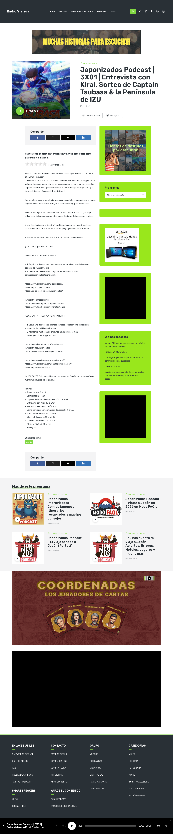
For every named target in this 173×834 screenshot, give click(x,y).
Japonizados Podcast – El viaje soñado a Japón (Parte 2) (65, 542)
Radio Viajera (18, 11)
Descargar (69, 173)
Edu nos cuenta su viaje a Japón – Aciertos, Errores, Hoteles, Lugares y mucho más (140, 545)
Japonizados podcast (91, 63)
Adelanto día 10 (112, 366)
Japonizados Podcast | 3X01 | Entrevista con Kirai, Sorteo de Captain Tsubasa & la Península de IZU (29, 826)
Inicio (52, 11)
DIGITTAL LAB (96, 774)
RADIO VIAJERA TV (98, 781)
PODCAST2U (96, 761)
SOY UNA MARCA (58, 767)
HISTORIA (133, 761)
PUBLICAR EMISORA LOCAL (64, 806)
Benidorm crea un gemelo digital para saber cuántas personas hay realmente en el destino (124, 375)
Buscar (133, 11)
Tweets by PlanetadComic (37, 299)
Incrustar (40, 176)
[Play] (72, 826)
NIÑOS (132, 774)
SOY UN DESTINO (59, 761)
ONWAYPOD (95, 767)
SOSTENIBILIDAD (137, 788)
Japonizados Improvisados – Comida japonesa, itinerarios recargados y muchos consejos (64, 508)
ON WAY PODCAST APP (23, 754)
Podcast (63, 11)
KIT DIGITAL (57, 774)
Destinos (101, 11)
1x (166, 826)
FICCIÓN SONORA (137, 795)
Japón (29, 442)
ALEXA (15, 799)
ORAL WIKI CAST (97, 788)
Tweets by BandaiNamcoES (37, 367)
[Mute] (158, 826)
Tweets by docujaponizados (37, 287)
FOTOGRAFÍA (135, 767)
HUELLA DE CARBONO (22, 774)
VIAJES (132, 754)
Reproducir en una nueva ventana (48, 173)
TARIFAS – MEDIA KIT (22, 781)
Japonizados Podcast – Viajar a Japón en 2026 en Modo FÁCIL (142, 503)
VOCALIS (94, 754)
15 (63, 826)
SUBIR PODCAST (58, 799)
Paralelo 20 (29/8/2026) (116, 351)
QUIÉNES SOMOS (20, 761)
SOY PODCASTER (59, 754)
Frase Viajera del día (81, 11)
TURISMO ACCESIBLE (139, 781)
